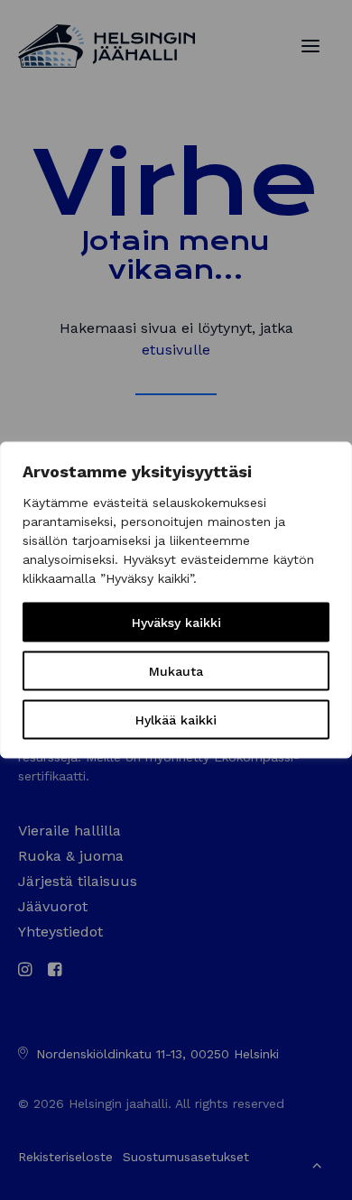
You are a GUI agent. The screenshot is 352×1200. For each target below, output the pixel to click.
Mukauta (176, 671)
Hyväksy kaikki (176, 622)
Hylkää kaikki (176, 720)
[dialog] (176, 600)
